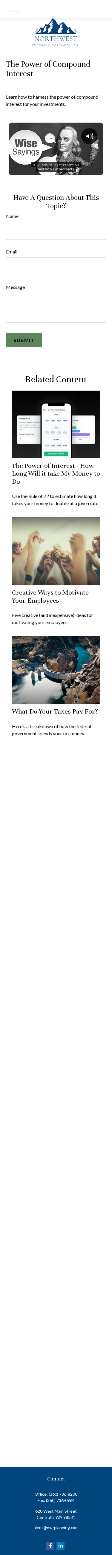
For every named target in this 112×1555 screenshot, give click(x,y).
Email (11, 251)
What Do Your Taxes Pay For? (55, 711)
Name (12, 216)
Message (15, 287)
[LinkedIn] (60, 1546)
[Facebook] (50, 1546)
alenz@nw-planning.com (56, 1527)
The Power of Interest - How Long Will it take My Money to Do (56, 473)
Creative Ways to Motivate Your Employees (50, 596)
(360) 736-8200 (63, 1494)
